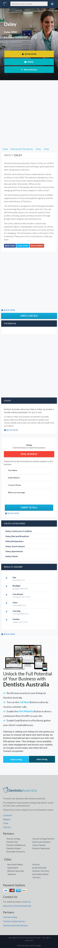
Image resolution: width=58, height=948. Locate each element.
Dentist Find (12, 842)
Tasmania (11, 874)
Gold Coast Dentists (41, 842)
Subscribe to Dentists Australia (17, 906)
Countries (7, 815)
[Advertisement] (29, 118)
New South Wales (15, 864)
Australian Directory (15, 851)
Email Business (37, 246)
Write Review (30, 69)
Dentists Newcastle (41, 848)
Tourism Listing (13, 838)
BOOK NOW (30, 54)
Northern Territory (40, 871)
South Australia (39, 867)
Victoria (36, 864)
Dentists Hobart (13, 848)
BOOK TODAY (10, 246)
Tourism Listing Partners (43, 838)
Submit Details (29, 507)
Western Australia (15, 871)
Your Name (12, 470)
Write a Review (29, 315)
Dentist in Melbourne (15, 845)
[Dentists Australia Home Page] (20, 791)
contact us (26, 901)
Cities (5, 823)
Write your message (16, 492)
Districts (7, 827)
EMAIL (30, 62)
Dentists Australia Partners (15, 925)
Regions (7, 819)
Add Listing (42, 759)
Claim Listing (22, 246)
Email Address (14, 477)
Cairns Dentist (38, 845)
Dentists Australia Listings (29, 945)
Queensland (12, 867)
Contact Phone (14, 485)
